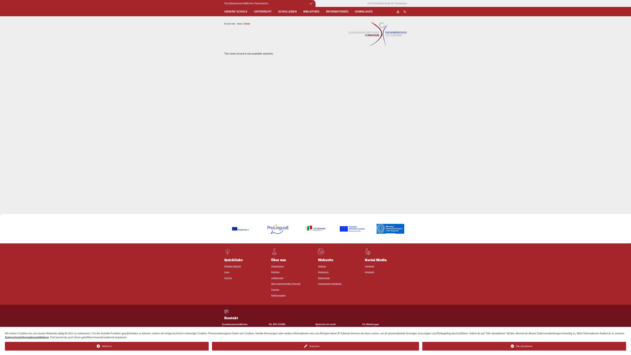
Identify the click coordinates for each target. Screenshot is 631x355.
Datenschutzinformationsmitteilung (27, 337)
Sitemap (322, 266)
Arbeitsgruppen (278, 295)
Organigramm (277, 266)
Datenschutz (324, 278)
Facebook (369, 266)
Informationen (337, 11)
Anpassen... (315, 346)
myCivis (228, 278)
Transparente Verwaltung (329, 284)
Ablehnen (107, 346)
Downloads (364, 11)
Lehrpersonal (277, 278)
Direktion (275, 272)
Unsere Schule (235, 11)
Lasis (226, 272)
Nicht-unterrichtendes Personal (285, 284)
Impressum (323, 272)
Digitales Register (232, 266)
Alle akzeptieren (524, 346)
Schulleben (287, 11)
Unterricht (263, 11)
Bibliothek (311, 11)
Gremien (275, 289)
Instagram (369, 272)
